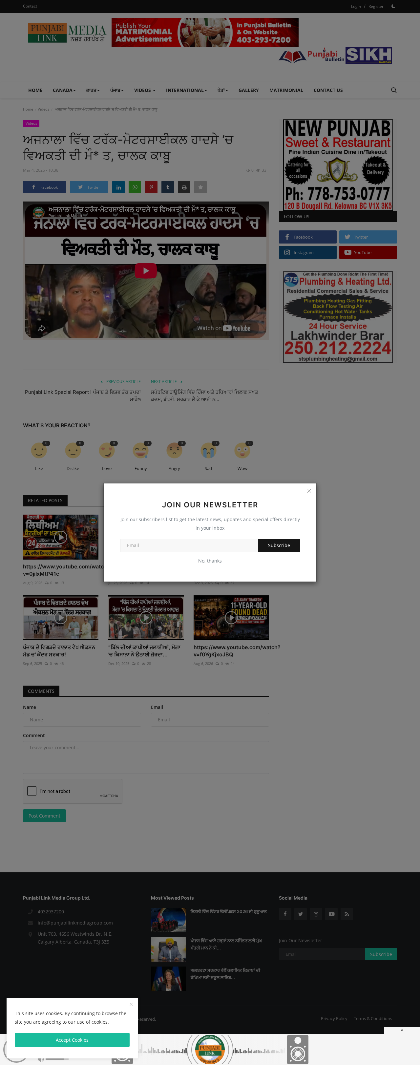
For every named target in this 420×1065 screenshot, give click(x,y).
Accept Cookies (72, 1040)
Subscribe (279, 545)
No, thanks (210, 561)
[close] (131, 1004)
